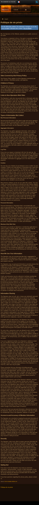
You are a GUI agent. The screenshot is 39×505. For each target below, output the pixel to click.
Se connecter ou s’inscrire (8, 1)
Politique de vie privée (7, 487)
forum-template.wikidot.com (11, 481)
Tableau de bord (6, 10)
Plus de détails (27, 28)
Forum (16, 10)
